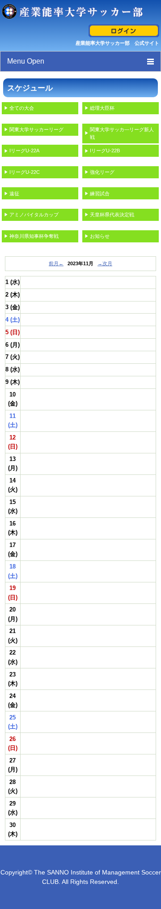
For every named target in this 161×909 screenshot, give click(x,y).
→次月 (104, 263)
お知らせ (100, 236)
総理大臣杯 (102, 108)
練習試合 (100, 193)
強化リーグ (102, 172)
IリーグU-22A (24, 150)
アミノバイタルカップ (34, 214)
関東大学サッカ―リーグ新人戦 (122, 133)
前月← (56, 263)
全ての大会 (21, 108)
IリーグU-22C (24, 172)
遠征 (14, 193)
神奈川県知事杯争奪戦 (34, 236)
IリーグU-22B (105, 150)
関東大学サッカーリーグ (36, 129)
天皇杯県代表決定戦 (112, 214)
